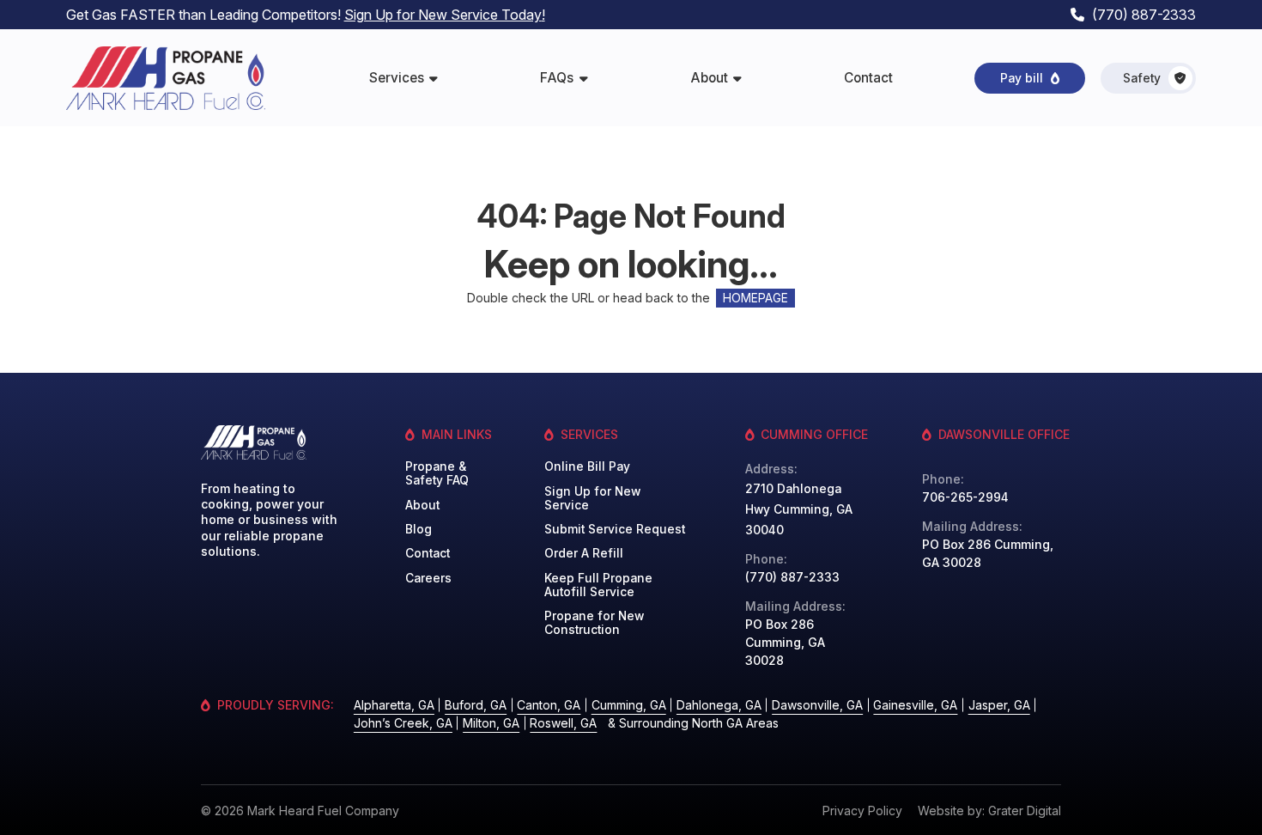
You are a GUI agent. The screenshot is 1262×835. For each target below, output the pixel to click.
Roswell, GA (563, 723)
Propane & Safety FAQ (437, 473)
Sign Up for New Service (592, 498)
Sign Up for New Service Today (443, 14)
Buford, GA (476, 705)
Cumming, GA (629, 705)
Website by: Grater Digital (989, 810)
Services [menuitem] (396, 78)
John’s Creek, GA (403, 723)
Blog (418, 529)
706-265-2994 (965, 497)
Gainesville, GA (915, 705)
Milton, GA (491, 723)
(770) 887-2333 (1144, 14)
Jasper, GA (999, 705)
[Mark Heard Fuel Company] (166, 78)
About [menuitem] (709, 78)
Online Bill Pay (587, 466)
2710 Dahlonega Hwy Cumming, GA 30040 (798, 509)
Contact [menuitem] (868, 78)
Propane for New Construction (594, 623)
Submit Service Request (614, 529)
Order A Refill (583, 553)
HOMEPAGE (755, 298)
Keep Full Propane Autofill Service (598, 585)
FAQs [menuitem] (556, 78)
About (422, 505)
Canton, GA (548, 705)
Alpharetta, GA (394, 705)
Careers (428, 578)
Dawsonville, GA (817, 705)
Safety (1142, 78)
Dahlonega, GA (719, 705)
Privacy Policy (862, 810)
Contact (427, 553)
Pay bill (1021, 78)
